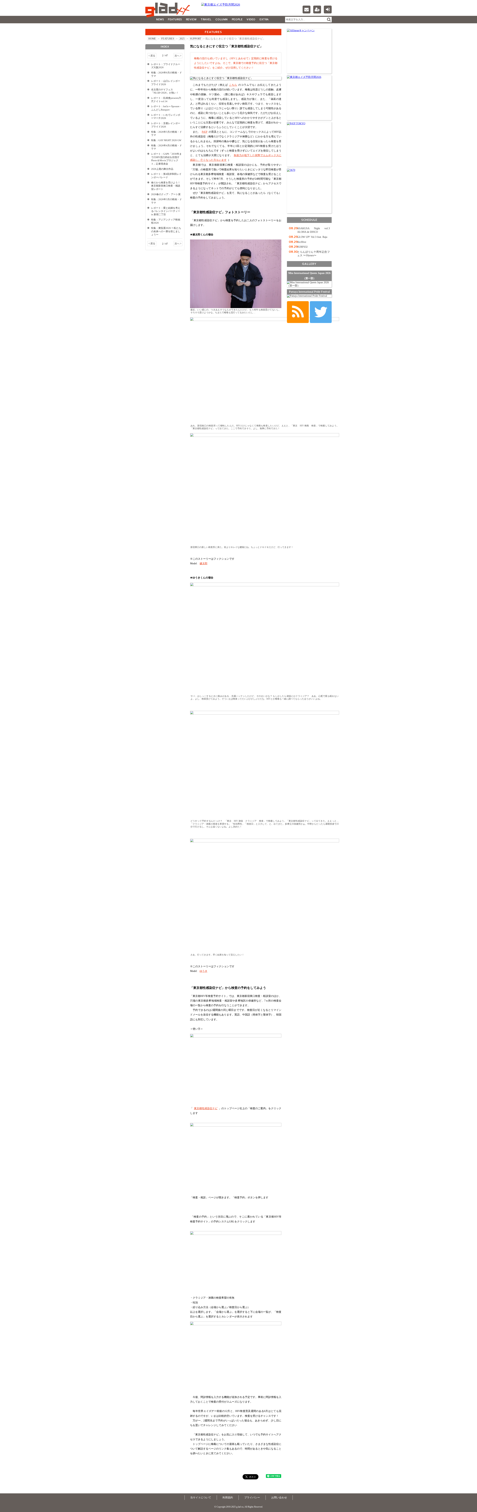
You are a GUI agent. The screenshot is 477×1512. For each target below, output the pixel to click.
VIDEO (251, 19)
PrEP (204, 131)
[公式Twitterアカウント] (321, 312)
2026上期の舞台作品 (162, 169)
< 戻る (152, 55)
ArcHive (301, 242)
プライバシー (252, 1497)
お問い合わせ (279, 1497)
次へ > (178, 55)
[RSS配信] (298, 312)
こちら (233, 84)
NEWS (160, 19)
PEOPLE (237, 19)
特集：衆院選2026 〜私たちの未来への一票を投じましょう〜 (166, 231)
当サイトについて (200, 1497)
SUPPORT (195, 38)
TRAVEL (206, 19)
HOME (152, 38)
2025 (182, 38)
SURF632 (302, 246)
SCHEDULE (309, 220)
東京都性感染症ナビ (205, 1108)
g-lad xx (168, 10)
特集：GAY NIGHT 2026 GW (166, 140)
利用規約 (227, 1497)
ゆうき (203, 971)
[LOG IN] (328, 9)
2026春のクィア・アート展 (166, 194)
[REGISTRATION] (317, 9)
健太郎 (203, 563)
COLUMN (221, 19)
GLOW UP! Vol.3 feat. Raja (312, 237)
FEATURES (175, 19)
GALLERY (153, 27)
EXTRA (264, 19)
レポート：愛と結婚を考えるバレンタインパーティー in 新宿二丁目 (165, 211)
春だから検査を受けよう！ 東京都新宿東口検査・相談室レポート (165, 185)
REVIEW (191, 19)
